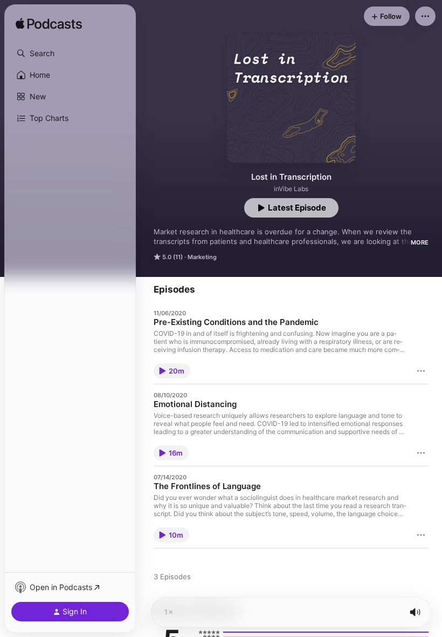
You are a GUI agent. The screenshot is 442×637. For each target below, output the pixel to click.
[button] (70, 53)
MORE (420, 242)
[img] (49, 24)
